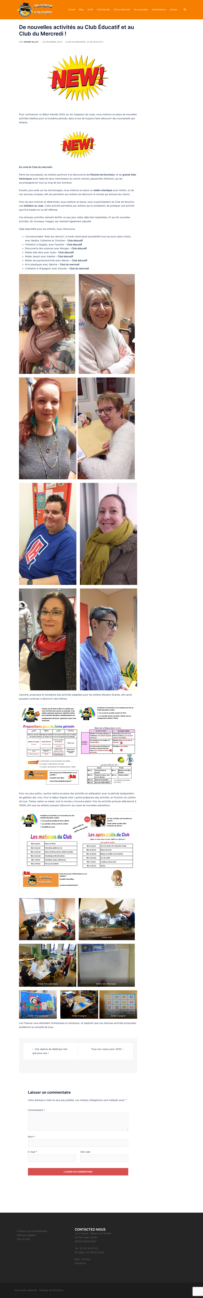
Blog (81, 9)
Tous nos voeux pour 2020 (106, 1049)
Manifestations (159, 9)
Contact (173, 9)
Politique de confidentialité (32, 1231)
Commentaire (36, 1110)
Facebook (80, 1263)
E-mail (32, 1151)
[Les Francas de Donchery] (35, 9)
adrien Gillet (31, 42)
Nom (31, 1136)
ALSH (90, 9)
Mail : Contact (83, 1259)
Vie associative (141, 9)
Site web (85, 1151)
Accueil (71, 9)
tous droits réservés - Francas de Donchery (39, 1290)
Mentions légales (26, 1235)
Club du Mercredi (122, 9)
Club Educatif (103, 9)
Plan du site (23, 1239)
